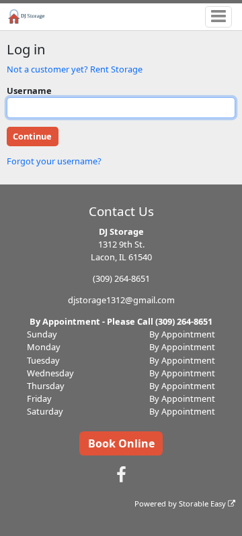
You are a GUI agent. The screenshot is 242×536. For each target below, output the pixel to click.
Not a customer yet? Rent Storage (75, 69)
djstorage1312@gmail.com (121, 300)
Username (29, 91)
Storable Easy (203, 503)
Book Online (121, 443)
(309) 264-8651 (121, 278)
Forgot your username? (54, 161)
